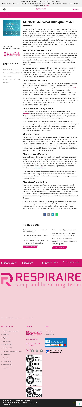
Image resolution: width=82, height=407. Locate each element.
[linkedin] (53, 214)
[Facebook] (45, 214)
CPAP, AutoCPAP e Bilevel (10, 69)
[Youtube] (41, 350)
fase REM (73, 88)
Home (5, 15)
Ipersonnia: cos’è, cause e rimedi (64, 230)
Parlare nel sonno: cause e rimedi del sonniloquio (35, 231)
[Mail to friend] (49, 214)
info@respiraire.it (33, 339)
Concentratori (7, 76)
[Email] (36, 350)
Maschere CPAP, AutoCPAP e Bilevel (14, 73)
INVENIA (76, 403)
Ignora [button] (46, 6)
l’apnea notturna (39, 168)
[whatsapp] (56, 214)
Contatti (29, 326)
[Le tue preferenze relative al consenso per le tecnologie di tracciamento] (79, 404)
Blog (9, 15)
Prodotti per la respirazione (11, 79)
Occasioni (6, 82)
